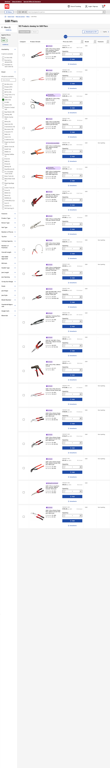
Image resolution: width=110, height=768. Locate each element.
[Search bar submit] (103, 12)
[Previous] (101, 31)
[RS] (7, 6)
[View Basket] (103, 6)
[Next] (108, 31)
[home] (5, 16)
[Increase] (80, 54)
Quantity (65, 51)
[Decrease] (64, 54)
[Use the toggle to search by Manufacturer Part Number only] (25, 12)
